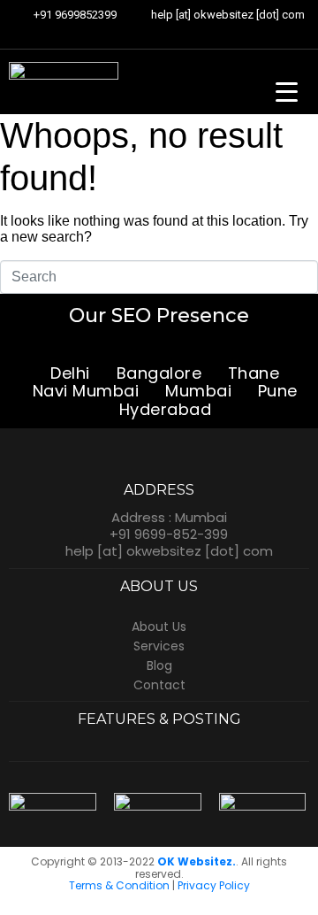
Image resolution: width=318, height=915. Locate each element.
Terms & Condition (119, 885)
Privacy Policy (214, 885)
